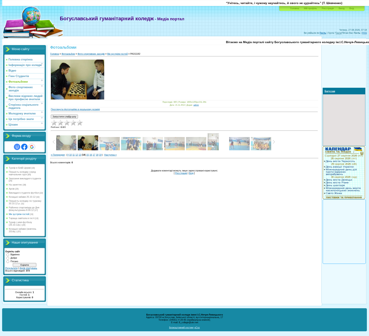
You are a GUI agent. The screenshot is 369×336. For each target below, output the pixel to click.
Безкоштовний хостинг (181, 327)
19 (100, 154)
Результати (11, 268)
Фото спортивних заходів (91, 54)
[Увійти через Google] (31, 146)
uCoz (197, 327)
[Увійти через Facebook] (24, 147)
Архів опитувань (28, 268)
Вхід (351, 8)
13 (80, 154)
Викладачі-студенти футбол (24, 192)
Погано (14, 261)
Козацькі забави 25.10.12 (22, 197)
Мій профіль (310, 8)
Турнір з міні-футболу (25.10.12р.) (20, 223)
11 (73, 154)
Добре (13, 258)
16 (90, 154)
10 (70, 154)
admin (196, 105)
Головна (294, 8)
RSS (364, 33)
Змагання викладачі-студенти (25, 178)
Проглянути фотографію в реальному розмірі (75, 109)
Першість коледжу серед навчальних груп (22, 173)
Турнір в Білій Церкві (20, 168)
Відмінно (15, 254)
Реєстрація (328, 8)
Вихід (341, 8)
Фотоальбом (68, 54)
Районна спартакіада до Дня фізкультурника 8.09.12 (24, 208)
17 (94, 154)
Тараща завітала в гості (21, 218)
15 (87, 154)
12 (76, 154)
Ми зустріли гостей (19, 214)
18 (97, 154)
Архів (12, 188)
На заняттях (15, 184)
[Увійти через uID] (17, 147)
